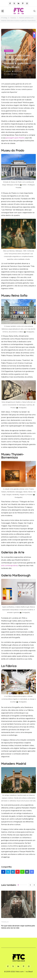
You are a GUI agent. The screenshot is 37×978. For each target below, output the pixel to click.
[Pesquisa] (35, 11)
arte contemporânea (9, 565)
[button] (30, 885)
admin (8, 71)
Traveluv (5, 922)
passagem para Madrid (15, 138)
